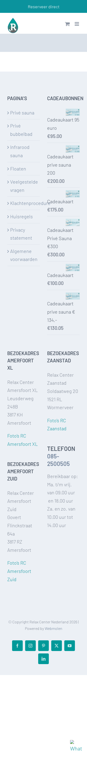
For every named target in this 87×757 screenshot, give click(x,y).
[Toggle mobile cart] (67, 23)
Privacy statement (21, 234)
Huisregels (21, 216)
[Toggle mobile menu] (77, 23)
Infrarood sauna (19, 151)
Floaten (18, 168)
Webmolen (53, 628)
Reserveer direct (43, 6)
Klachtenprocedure (23, 203)
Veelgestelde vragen (23, 186)
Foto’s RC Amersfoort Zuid (19, 571)
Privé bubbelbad (21, 130)
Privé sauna (22, 112)
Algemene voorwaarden (23, 255)
